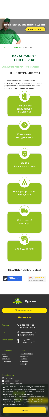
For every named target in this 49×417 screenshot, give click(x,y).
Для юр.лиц (24, 361)
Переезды (24, 356)
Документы (6, 361)
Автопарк (23, 364)
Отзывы (5, 356)
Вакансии (6, 359)
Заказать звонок (25, 310)
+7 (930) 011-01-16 (27, 327)
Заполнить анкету (35, 29)
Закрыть (24, 410)
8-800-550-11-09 (27, 325)
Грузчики (23, 359)
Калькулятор (25, 317)
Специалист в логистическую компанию (20, 67)
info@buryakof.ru (27, 335)
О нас (4, 354)
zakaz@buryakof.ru (28, 332)
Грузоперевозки (26, 354)
